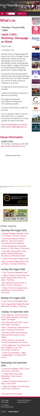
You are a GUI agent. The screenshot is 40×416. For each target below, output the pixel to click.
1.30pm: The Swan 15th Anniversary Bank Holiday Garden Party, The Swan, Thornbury (15, 277)
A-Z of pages (5, 405)
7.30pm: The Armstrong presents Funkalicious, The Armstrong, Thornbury (14, 290)
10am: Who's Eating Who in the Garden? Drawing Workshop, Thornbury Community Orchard (13, 253)
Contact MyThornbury (24, 400)
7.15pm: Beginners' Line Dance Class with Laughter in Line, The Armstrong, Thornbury (15, 347)
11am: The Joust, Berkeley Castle (14, 272)
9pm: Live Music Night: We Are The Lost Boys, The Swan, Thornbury (15, 262)
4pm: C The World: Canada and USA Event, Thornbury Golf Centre (15, 328)
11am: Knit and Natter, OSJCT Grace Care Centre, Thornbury (15, 370)
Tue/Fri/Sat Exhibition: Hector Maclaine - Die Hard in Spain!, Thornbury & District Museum (13, 240)
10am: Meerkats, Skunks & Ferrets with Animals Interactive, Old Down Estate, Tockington (14, 317)
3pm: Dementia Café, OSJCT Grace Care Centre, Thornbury (14, 323)
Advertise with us (22, 402)
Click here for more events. (12, 394)
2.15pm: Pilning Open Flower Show (15, 258)
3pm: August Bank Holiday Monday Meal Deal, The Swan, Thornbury (15, 305)
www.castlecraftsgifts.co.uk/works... (14, 124)
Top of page (5, 400)
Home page (4, 402)
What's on (22, 13)
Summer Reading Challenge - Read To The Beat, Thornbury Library (14, 234)
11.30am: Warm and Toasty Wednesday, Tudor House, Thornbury (12, 376)
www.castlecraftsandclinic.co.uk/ (13, 146)
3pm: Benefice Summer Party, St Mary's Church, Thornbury (13, 284)
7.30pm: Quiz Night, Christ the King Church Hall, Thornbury (15, 387)
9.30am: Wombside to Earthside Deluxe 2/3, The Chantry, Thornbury (15, 247)
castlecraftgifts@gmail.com (16, 127)
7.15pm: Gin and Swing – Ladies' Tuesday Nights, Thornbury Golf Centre (13, 355)
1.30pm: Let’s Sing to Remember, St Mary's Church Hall (15, 382)
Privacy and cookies (7, 407)
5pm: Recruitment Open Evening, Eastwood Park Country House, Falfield (14, 335)
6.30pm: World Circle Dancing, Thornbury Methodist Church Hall (14, 341)
